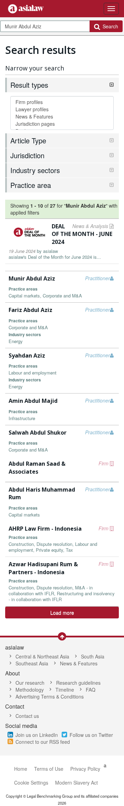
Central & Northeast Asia (42, 656)
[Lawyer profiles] (62, 109)
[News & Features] (62, 116)
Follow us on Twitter (91, 734)
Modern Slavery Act (76, 782)
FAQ (90, 689)
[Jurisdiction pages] (62, 123)
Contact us (27, 715)
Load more (62, 612)
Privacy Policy (85, 768)
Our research (30, 682)
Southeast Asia (32, 663)
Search (109, 26)
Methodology (30, 689)
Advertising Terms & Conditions (50, 696)
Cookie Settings (31, 782)
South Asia (92, 656)
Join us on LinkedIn (37, 734)
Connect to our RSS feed (43, 741)
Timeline (64, 689)
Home (20, 768)
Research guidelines (78, 682)
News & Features (78, 663)
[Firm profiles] (62, 102)
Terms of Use (48, 768)
